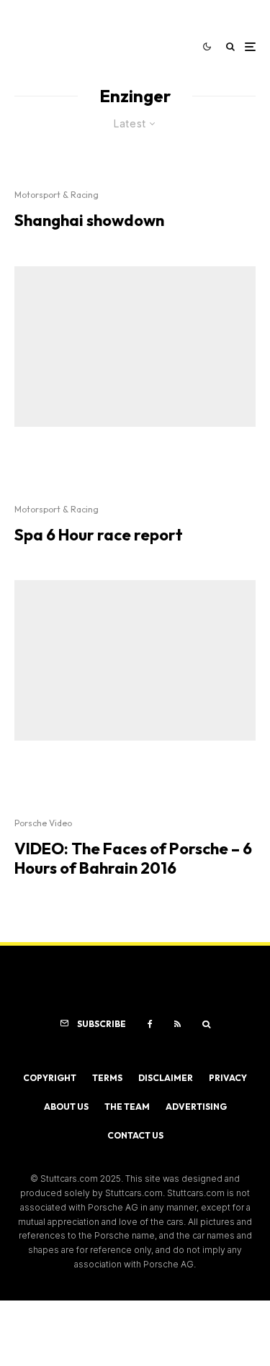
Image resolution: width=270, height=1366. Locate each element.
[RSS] (177, 1024)
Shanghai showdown (89, 220)
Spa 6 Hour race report (98, 534)
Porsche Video (43, 823)
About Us (66, 1106)
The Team (127, 1106)
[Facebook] (150, 1024)
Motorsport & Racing (56, 194)
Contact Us (135, 1135)
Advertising (196, 1106)
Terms (107, 1077)
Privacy (228, 1077)
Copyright (49, 1077)
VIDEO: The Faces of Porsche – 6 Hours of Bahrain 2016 (133, 858)
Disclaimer (165, 1077)
